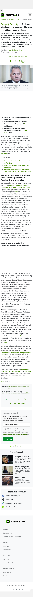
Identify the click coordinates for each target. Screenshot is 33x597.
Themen (6, 559)
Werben (5, 543)
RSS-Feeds (6, 556)
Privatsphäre (7, 576)
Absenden (8, 439)
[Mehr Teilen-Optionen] (22, 61)
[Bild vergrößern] (31, 66)
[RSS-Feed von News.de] (22, 589)
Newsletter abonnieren (13, 507)
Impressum (7, 529)
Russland (21, 386)
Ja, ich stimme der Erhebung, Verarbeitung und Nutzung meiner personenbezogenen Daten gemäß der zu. (16, 431)
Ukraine (26, 386)
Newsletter (7, 550)
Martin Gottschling (15, 50)
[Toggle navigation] (30, 14)
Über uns (6, 546)
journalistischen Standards (10, 393)
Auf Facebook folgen (12, 496)
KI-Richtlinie (7, 572)
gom (2, 382)
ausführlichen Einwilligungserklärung (15, 434)
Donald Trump (12, 386)
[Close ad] (1, 10)
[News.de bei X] (19, 589)
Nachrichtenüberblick (10, 563)
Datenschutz (7, 533)
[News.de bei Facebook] (16, 589)
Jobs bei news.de (8, 569)
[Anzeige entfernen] (31, 590)
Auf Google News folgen (13, 503)
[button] (16, 56)
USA (9, 388)
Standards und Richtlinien (12, 537)
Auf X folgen (9, 499)
